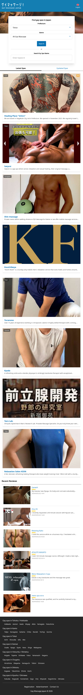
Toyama (14, 655)
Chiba (29, 632)
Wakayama (37, 648)
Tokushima (16, 671)
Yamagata (40, 624)
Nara (24, 648)
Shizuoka (13, 640)
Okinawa (61, 679)
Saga (32, 679)
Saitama (22, 632)
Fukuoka (7, 679)
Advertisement (42, 687)
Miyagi (27, 624)
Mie (24, 640)
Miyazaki (43, 679)
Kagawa (7, 671)
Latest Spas (21, 68)
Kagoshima (52, 679)
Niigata (7, 655)
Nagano (45, 655)
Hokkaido (7, 624)
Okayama (17, 663)
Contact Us (54, 687)
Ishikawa (22, 655)
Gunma (49, 632)
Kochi (30, 671)
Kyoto (19, 648)
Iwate (22, 624)
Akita (33, 624)
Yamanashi (36, 655)
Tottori (34, 663)
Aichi (6, 640)
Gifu (19, 640)
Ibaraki (35, 632)
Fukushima (50, 624)
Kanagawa (14, 632)
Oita (36, 679)
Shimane (41, 663)
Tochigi (42, 632)
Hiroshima (8, 663)
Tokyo (6, 632)
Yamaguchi (26, 663)
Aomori (15, 624)
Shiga (30, 648)
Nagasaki (15, 679)
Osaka (6, 648)
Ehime (23, 671)
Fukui (29, 655)
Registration (29, 687)
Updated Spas (62, 68)
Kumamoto (24, 679)
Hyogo (12, 648)
